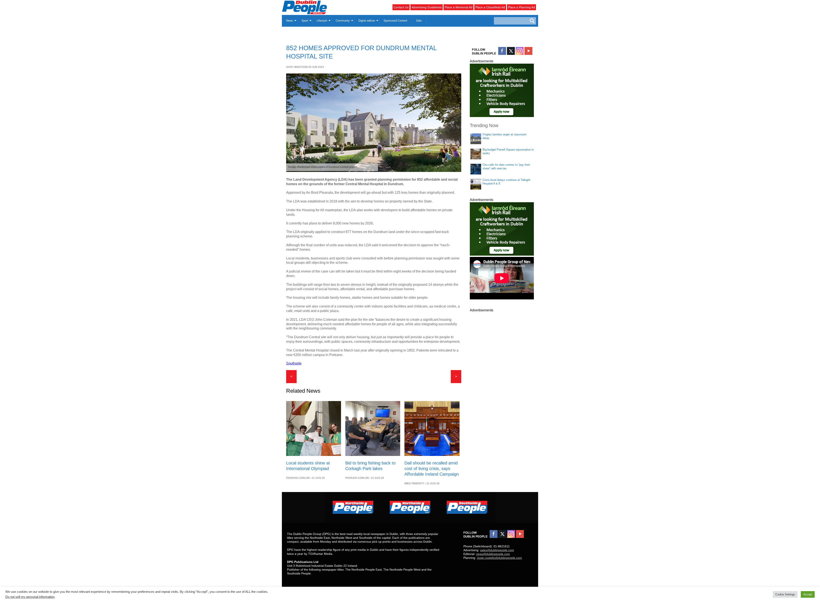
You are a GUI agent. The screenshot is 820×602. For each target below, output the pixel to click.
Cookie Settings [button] (785, 594)
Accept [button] (807, 594)
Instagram (520, 51)
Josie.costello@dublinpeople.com (499, 558)
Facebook (502, 51)
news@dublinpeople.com (493, 554)
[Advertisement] (502, 377)
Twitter (511, 51)
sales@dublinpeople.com (497, 550)
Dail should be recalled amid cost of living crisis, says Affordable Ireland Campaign (431, 468)
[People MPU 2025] (502, 116)
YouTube (528, 51)
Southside (294, 363)
